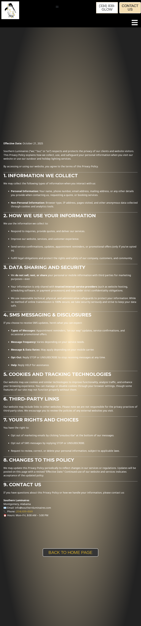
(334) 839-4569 (24, 511)
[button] (57, 7)
